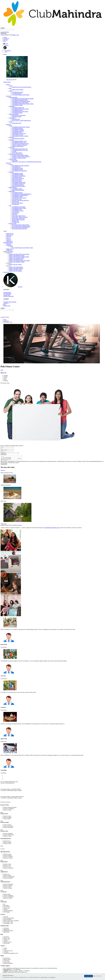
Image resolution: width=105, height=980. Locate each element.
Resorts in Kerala (7, 824)
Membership (6, 932)
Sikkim (10, 90)
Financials (5, 916)
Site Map (5, 909)
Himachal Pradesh (13, 97)
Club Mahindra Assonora (17, 210)
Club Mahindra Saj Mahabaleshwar (20, 195)
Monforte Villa (15, 221)
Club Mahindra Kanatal (17, 110)
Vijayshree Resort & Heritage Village (20, 143)
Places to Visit (6, 938)
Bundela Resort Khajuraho (18, 190)
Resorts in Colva (7, 866)
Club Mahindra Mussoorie (18, 107)
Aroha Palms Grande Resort (18, 218)
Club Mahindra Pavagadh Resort (19, 170)
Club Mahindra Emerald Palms (19, 208)
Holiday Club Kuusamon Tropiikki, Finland (19, 256)
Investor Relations (7, 919)
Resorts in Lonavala (7, 858)
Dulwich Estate (15, 204)
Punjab (10, 121)
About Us (3, 945)
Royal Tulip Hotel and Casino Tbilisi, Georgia (22, 247)
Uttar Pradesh (12, 118)
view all (20, 525)
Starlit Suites (15, 160)
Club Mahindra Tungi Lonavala (19, 197)
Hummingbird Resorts (17, 179)
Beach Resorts (4, 861)
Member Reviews (7, 942)
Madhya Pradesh (13, 187)
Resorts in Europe (7, 842)
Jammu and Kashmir (13, 114)
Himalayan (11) (9, 234)
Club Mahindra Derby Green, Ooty (20, 150)
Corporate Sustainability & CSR (10, 953)
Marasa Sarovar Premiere (17, 89)
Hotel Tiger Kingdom (17, 181)
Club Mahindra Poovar (17, 132)
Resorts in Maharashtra (8, 834)
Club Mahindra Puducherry (18, 138)
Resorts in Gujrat (7, 836)
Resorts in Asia (6, 841)
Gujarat (10, 164)
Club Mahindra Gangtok (17, 92)
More (2, 812)
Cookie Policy (52, 977)
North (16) (8, 96)
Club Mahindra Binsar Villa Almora (20, 111)
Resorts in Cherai (7, 864)
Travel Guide (6, 943)
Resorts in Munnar (7, 855)
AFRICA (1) (9, 250)
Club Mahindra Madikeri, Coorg (19, 141)
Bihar (10, 88)
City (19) (8, 237)
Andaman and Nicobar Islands (16, 154)
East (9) (8, 84)
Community (6, 928)
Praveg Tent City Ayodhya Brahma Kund (21, 120)
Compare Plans (6, 295)
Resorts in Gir (6, 874)
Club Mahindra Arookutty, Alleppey (20, 136)
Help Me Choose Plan (8, 296)
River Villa (14, 214)
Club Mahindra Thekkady (18, 129)
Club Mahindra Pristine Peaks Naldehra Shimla (22, 103)
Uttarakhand (12, 106)
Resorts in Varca (7, 865)
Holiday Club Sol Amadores (15, 270)
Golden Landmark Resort (18, 146)
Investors (3, 914)
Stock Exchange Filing (8, 918)
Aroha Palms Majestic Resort (18, 215)
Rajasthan (11, 172)
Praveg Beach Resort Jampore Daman (20, 224)
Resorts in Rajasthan (8, 833)
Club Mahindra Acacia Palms (18, 206)
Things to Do (6, 939)
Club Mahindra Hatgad (17, 192)
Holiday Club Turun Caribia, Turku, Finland (19, 254)
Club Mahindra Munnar (17, 128)
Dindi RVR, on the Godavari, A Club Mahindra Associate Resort (26, 161)
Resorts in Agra (6, 894)
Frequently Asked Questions (9, 301)
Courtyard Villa (15, 212)
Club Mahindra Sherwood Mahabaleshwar (21, 194)
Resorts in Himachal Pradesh (9, 807)
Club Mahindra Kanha (17, 188)
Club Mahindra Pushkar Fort (18, 183)
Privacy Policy (44, 977)
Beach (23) (8, 236)
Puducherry (11, 137)
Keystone (5, 39)
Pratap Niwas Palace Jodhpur (18, 186)
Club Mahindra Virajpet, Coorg (19, 142)
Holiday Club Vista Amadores (16, 267)
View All (3, 470)
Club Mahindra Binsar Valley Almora (20, 109)
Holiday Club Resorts (8, 251)
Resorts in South (5, 822)
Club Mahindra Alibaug (17, 196)
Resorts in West (4, 831)
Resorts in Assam (7, 816)
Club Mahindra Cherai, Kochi (19, 133)
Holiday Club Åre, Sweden (15, 264)
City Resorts (4, 891)
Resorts (5, 37)
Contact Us (5, 303)
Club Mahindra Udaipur (17, 173)
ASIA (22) (8, 243)
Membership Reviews (8, 930)
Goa (10, 205)
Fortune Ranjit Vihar (16, 123)
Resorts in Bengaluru (8, 895)
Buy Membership (7, 293)
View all (9, 79)
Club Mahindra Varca (17, 209)
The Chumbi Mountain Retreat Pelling (20, 94)
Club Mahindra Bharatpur (18, 184)
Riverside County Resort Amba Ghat (20, 200)
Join (5, 32)
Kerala (10, 125)
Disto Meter (6, 905)
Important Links (5, 925)
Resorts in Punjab (7, 810)
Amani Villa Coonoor (17, 152)
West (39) (8, 163)
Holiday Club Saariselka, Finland (16, 258)
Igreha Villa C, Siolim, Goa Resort (20, 217)
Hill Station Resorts (5, 851)
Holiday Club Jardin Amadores (16, 268)
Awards (5, 948)
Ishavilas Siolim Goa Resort (18, 219)
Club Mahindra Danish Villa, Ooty (20, 148)
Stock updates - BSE (8, 922)
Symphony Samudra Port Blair (19, 157)
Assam (10, 85)
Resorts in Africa (7, 843)
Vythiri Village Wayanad (17, 134)
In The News (6, 960)
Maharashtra (12, 191)
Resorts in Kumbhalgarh (8, 876)
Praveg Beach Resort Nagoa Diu (19, 228)
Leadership (5, 952)
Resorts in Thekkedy (8, 856)
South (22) (8, 124)
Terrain (5, 231)
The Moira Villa (15, 222)
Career (4, 949)
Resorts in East (4, 813)
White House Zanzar (16, 116)
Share (2, 370)
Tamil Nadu (11, 147)
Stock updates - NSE (8, 923)
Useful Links (4, 901)
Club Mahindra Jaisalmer (17, 174)
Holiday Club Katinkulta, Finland (16, 255)
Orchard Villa (15, 213)
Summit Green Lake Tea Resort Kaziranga (21, 87)
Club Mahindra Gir (16, 166)
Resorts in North (5, 805)
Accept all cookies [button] (88, 976)
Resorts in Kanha (7, 875)
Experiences (6, 38)
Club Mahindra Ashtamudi (18, 130)
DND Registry (6, 912)
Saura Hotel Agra (16, 119)
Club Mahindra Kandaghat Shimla (20, 100)
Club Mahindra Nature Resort (18, 182)
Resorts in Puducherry (8, 826)
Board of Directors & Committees (11, 920)
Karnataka (11, 139)
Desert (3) (8, 238)
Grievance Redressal (8, 910)
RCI (4, 904)
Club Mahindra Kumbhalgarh (18, 175)
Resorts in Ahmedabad (8, 896)
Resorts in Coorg (7, 854)
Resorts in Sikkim (7, 817)
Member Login (15, 34)
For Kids (5, 940)
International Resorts (8, 242)
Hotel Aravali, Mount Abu (18, 178)
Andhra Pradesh (12, 159)
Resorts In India (7, 82)
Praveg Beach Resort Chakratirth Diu (20, 227)
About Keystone (7, 292)
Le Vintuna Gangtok (16, 93)
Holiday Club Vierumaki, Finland (16, 261)
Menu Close (3, 33)
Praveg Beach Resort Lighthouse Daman (21, 226)
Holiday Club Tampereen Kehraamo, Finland (19, 260)
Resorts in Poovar (7, 886)
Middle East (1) (9, 249)
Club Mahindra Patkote (17, 112)
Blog (4, 41)
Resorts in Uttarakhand (8, 808)
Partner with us (6, 962)
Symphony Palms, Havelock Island (20, 155)
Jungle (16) (8, 240)
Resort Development (8, 963)
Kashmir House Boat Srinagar (19, 115)
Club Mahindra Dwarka (17, 168)
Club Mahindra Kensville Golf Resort (20, 165)
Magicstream (6, 929)
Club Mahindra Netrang (17, 169)
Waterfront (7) (9, 241)
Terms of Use (6, 908)
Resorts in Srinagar (7, 888)
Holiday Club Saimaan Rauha (16, 259)
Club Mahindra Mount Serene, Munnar (21, 127)
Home (6, 43)
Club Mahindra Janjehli (17, 105)
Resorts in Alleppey (7, 885)
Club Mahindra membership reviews (52, 527)
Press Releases (6, 958)
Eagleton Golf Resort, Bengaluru (19, 145)
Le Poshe (14, 151)
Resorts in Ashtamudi (8, 884)
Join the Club (4, 464)
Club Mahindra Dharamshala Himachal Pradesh (23, 98)
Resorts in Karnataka (8, 827)
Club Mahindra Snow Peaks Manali (20, 102)
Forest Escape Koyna (17, 199)
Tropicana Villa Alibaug (17, 203)
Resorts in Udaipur (7, 898)
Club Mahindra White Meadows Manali (21, 101)
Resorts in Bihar (7, 818)
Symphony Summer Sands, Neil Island (21, 156)
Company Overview (8, 950)
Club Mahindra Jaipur (17, 177)
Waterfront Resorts (5, 881)
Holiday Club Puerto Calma (15, 269)
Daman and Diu (12, 223)
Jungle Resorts (4, 871)
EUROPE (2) (9, 245)
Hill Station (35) (10, 233)
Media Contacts (6, 959)
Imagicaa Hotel (15, 201)
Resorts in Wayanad (7, 878)
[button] (97, 976)
